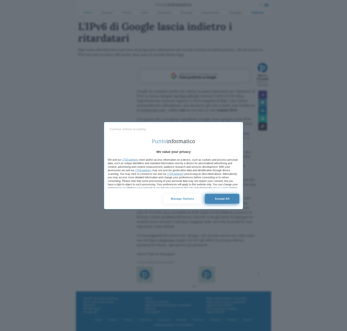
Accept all (222, 198)
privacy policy (221, 188)
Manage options (182, 198)
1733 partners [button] (130, 159)
